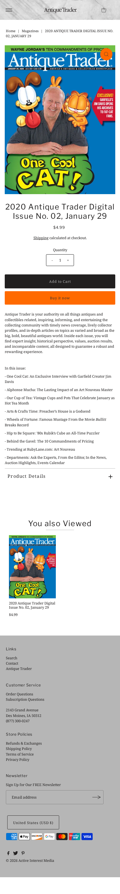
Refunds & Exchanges (24, 743)
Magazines (30, 31)
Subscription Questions (25, 699)
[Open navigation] (9, 10)
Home (10, 31)
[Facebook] (8, 854)
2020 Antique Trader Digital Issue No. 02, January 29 (32, 605)
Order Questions (19, 694)
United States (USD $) (33, 822)
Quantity (60, 249)
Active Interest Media (36, 860)
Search (11, 657)
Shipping (41, 237)
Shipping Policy (19, 748)
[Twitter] (15, 854)
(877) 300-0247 (18, 720)
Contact (12, 663)
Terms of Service (20, 754)
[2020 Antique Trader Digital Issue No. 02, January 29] (32, 566)
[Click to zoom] (106, 54)
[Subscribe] (97, 797)
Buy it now (60, 297)
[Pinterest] (23, 854)
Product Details (26, 476)
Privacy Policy (17, 759)
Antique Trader (19, 668)
